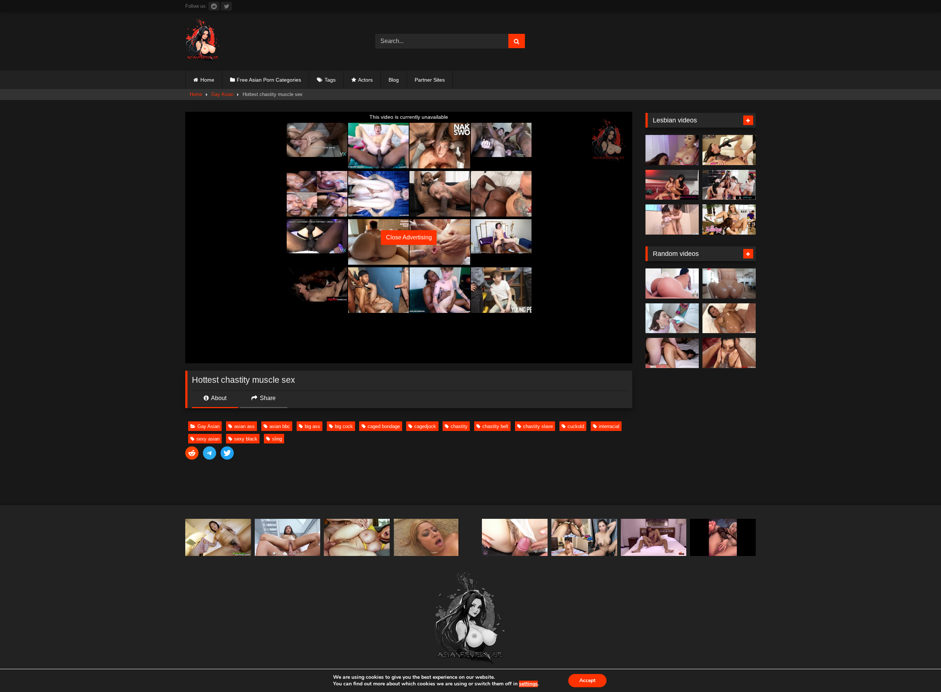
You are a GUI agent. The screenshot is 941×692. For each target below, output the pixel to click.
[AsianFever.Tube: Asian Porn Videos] (203, 41)
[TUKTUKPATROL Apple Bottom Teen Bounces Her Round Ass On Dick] (218, 537)
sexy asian (207, 439)
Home (207, 80)
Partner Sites (430, 80)
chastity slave (538, 426)
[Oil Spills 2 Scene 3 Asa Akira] (729, 318)
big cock (344, 426)
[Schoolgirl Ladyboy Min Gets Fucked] (654, 537)
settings (528, 684)
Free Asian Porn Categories (269, 80)
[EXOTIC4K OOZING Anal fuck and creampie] (288, 537)
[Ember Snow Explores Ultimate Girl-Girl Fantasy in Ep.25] (672, 185)
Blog (394, 80)
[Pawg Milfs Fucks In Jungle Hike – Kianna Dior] (357, 537)
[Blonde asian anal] (426, 537)
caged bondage (384, 426)
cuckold (576, 426)
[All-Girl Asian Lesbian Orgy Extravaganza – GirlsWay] (729, 185)
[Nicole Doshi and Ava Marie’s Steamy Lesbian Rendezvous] (672, 150)
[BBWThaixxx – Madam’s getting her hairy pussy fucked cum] (584, 537)
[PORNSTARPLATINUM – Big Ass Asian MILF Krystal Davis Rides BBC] (729, 353)
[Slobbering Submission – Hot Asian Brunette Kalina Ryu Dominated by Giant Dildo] (729, 150)
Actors (365, 80)
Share (267, 398)
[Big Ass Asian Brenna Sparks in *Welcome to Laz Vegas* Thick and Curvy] (672, 283)
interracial (609, 426)
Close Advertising (409, 237)
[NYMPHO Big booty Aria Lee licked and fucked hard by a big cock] (672, 318)
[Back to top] (918, 670)
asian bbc (279, 426)
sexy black (245, 439)
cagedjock (425, 426)
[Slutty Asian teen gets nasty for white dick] (672, 353)
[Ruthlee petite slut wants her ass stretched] (729, 283)
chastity (459, 426)
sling (277, 439)
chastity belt (495, 426)
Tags (330, 80)
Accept (587, 680)
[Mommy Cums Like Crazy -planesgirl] (723, 537)
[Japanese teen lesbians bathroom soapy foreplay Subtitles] (672, 219)
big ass (312, 426)
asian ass (244, 426)
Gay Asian (222, 94)
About (218, 398)
